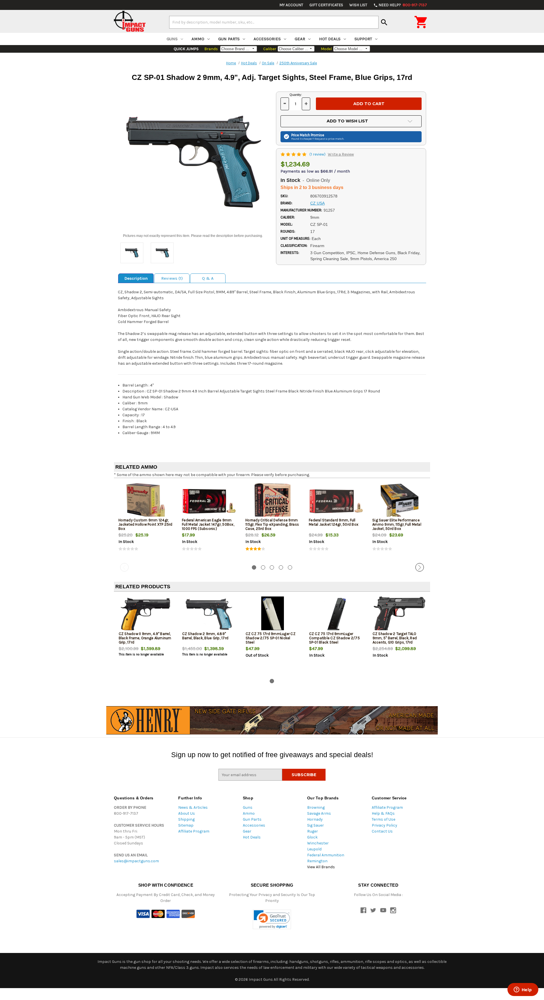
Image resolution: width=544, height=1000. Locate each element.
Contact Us (382, 831)
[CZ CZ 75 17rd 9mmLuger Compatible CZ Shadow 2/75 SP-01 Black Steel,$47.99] (336, 615)
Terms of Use (383, 819)
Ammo (198, 38)
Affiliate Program (193, 831)
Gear (300, 38)
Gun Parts (229, 38)
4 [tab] (281, 567)
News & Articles (193, 807)
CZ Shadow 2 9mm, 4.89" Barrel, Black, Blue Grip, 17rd (205, 636)
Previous (124, 567)
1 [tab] (254, 567)
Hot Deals (330, 38)
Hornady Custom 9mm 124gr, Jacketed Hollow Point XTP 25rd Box (145, 524)
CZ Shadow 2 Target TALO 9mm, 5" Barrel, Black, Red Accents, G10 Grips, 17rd (395, 638)
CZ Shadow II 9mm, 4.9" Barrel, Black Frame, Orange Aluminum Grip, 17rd (145, 638)
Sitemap (186, 825)
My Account (291, 5)
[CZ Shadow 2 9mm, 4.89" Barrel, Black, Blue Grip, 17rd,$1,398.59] (209, 615)
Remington (317, 861)
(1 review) (317, 154)
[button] (272, 919)
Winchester (318, 843)
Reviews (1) (172, 278)
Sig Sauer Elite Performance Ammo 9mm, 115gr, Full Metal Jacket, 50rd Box (396, 524)
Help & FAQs (383, 813)
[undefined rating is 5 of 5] (293, 154)
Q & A (208, 278)
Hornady (315, 819)
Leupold (314, 849)
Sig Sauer (315, 825)
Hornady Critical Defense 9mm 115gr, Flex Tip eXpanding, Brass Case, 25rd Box (272, 524)
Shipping (186, 819)
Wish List (358, 5)
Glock (312, 837)
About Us (186, 813)
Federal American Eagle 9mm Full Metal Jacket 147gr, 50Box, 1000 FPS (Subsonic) (208, 524)
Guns (172, 38)
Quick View (145, 501)
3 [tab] (272, 567)
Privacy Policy (384, 825)
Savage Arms (319, 813)
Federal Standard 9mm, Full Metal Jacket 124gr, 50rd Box (333, 522)
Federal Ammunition (325, 855)
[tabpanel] (146, 521)
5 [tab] (290, 567)
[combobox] (274, 22)
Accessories (267, 38)
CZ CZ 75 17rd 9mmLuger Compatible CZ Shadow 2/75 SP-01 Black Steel (334, 638)
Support (363, 38)
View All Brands (321, 867)
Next (419, 567)
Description (136, 278)
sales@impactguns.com (136, 861)
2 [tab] (263, 567)
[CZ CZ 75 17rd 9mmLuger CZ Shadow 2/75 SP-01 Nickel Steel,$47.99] (272, 615)
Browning (316, 807)
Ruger (312, 831)
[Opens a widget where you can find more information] (522, 990)
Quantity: (296, 94)
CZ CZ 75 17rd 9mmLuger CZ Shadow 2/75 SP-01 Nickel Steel (271, 638)
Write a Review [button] (341, 154)
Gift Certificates (326, 5)
